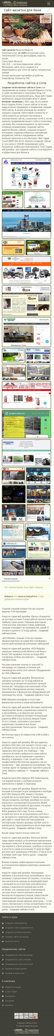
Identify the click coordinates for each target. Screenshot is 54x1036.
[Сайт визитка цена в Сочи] (38, 355)
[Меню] (48, 3)
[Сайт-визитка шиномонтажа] (38, 372)
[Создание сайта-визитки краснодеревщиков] (14, 372)
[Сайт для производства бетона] (13, 567)
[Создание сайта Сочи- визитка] (13, 476)
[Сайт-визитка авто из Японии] (13, 494)
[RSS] (49, 578)
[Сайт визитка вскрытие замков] (26, 301)
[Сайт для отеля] (37, 531)
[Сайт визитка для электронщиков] (26, 174)
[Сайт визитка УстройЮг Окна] (13, 247)
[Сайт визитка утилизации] (26, 270)
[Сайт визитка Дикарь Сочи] (38, 247)
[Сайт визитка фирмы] (12, 200)
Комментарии (11, 579)
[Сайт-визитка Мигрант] (13, 513)
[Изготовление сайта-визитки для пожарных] (26, 395)
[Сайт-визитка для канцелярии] (37, 200)
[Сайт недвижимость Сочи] (13, 531)
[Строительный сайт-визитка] (38, 494)
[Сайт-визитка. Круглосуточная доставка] (26, 424)
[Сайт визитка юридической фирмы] (26, 453)
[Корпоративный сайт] (38, 550)
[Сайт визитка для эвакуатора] (38, 476)
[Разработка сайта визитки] (13, 355)
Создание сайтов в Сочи (37, 695)
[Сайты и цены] (26, 1016)
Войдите (9, 596)
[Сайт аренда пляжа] (14, 550)
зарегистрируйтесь (27, 596)
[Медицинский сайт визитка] (26, 332)
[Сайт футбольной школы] (37, 567)
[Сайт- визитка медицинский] (26, 224)
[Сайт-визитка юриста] (38, 513)
